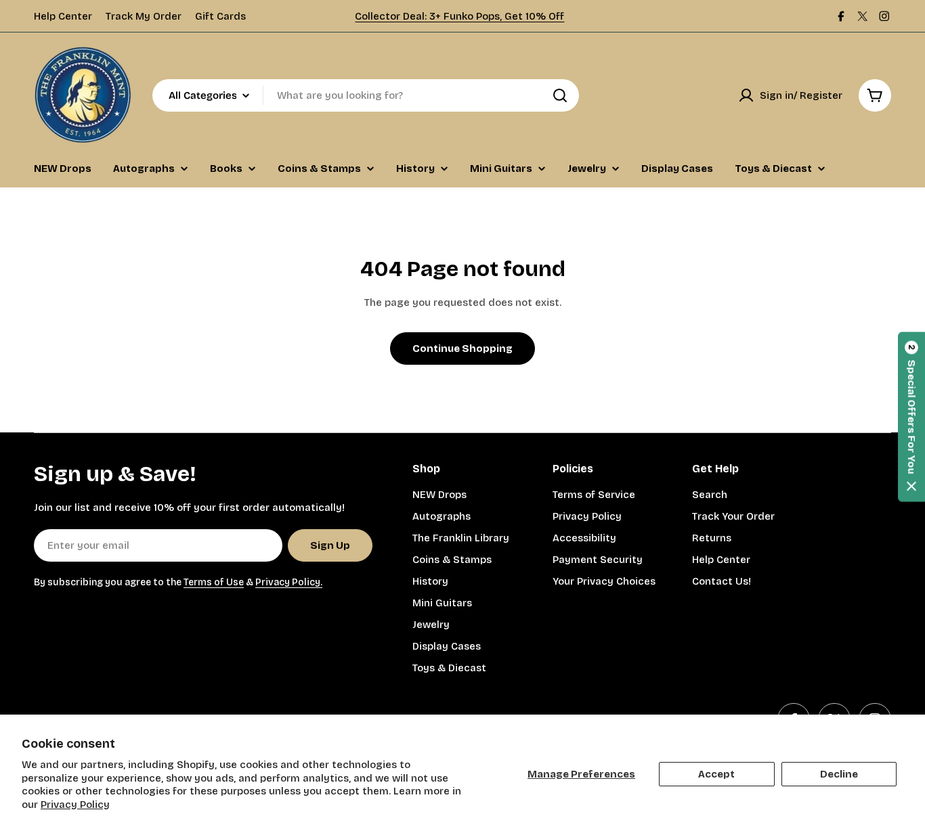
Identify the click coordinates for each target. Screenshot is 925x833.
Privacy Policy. (288, 582)
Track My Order (143, 16)
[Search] (560, 95)
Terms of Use (214, 582)
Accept (716, 774)
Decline (839, 774)
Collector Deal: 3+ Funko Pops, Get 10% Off (459, 16)
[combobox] (365, 95)
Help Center (63, 16)
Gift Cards (220, 16)
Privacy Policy (75, 804)
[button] (911, 416)
